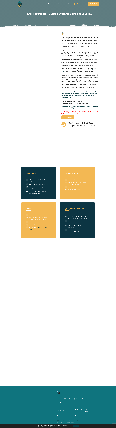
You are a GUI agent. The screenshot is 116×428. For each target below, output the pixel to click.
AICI (89, 111)
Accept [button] (76, 426)
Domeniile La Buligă (68, 108)
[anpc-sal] (62, 415)
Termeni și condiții (74, 420)
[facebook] (74, 4)
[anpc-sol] (80, 415)
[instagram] (77, 4)
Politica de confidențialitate (63, 420)
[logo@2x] (20, 1)
